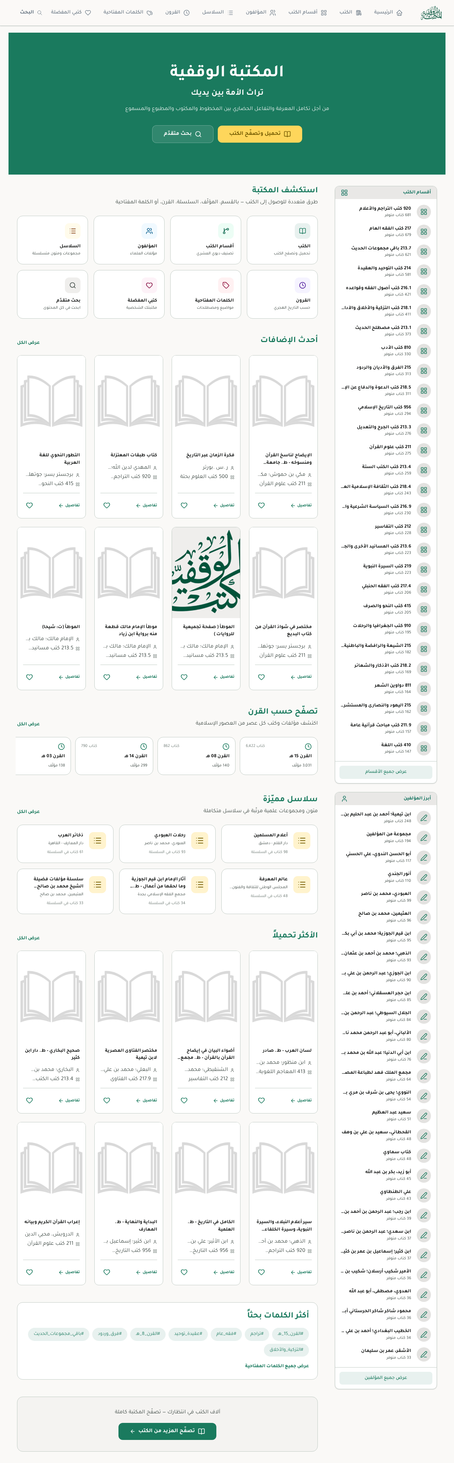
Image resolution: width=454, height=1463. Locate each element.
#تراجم (257, 1334)
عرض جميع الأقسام (386, 772)
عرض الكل (28, 343)
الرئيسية (383, 12)
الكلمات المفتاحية (123, 12)
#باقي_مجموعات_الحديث (59, 1334)
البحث (27, 12)
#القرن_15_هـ (290, 1334)
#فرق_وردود (110, 1334)
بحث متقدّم (178, 134)
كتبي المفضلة (66, 12)
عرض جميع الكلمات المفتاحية (277, 1366)
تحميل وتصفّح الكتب (255, 134)
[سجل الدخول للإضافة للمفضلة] (261, 505)
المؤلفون (256, 12)
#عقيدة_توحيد (188, 1334)
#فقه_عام (226, 1334)
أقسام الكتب (302, 12)
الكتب (345, 12)
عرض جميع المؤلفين (386, 1378)
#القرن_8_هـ (148, 1334)
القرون (172, 12)
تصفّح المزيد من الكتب (166, 1431)
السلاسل (213, 12)
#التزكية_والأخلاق (286, 1350)
